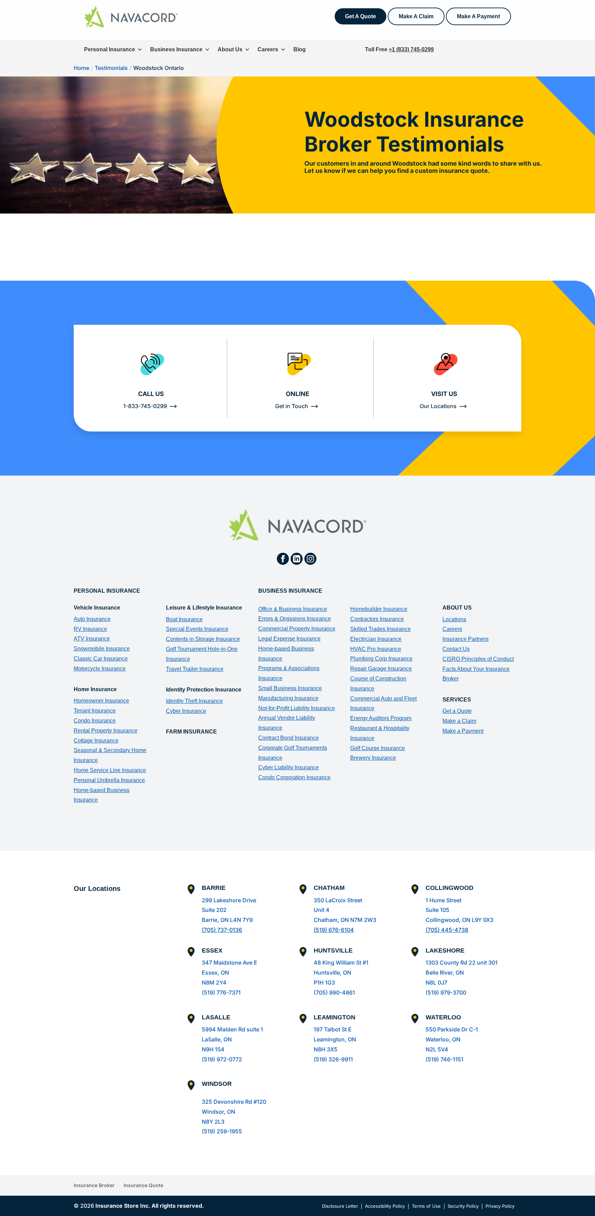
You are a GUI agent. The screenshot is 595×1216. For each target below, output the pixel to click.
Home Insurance (95, 689)
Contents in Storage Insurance (203, 639)
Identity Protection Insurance (203, 690)
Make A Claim (416, 16)
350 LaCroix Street (338, 900)
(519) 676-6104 (334, 929)
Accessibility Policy (385, 1206)
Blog (299, 49)
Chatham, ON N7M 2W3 (345, 919)
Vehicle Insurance (97, 608)
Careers (268, 49)
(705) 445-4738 (447, 929)
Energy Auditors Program (380, 718)
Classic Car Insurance (101, 659)
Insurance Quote (143, 1185)
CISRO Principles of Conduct (478, 659)
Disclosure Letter (340, 1206)
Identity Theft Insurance (194, 701)
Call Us (151, 393)
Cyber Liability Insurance (288, 767)
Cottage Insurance (96, 741)
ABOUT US (457, 608)
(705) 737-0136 (222, 929)
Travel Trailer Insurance (194, 669)
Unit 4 (322, 909)
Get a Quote (457, 711)
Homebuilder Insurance (378, 609)
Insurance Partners (465, 639)
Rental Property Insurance (105, 731)
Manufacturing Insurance (288, 698)
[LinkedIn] (297, 559)
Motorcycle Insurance (100, 669)
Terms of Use (426, 1206)
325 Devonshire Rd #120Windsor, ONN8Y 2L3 (234, 1111)
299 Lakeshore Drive (229, 900)
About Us (230, 49)
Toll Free (399, 49)
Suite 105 (437, 909)
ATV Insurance (92, 639)
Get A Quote (360, 16)
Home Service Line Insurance (110, 770)
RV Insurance (90, 629)
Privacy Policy (500, 1206)
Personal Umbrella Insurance (109, 780)
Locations (454, 619)
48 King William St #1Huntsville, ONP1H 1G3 (341, 972)
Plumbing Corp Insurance (381, 659)
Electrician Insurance (375, 639)
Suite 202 (214, 909)
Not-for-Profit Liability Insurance (296, 708)
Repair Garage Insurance (381, 669)
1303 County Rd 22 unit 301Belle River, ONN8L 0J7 (462, 972)
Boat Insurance (184, 619)
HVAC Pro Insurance (375, 649)
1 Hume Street (443, 900)
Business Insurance (176, 49)
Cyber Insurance (186, 711)
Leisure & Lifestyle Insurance (204, 608)
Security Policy (463, 1206)
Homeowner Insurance (101, 701)
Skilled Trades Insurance (380, 629)
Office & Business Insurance (292, 609)
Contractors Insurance (377, 619)
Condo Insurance (95, 721)
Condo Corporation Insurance (294, 777)
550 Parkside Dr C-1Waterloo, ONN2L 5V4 (452, 1039)
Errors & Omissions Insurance (294, 619)
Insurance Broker (94, 1185)
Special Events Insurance (197, 629)
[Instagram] (310, 559)
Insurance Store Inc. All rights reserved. (149, 1205)
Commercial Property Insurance (296, 629)
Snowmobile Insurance (102, 649)
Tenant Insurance (95, 711)
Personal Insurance (109, 49)
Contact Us (456, 649)
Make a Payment (462, 731)
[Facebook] (283, 559)
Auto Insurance (92, 619)
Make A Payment (478, 16)
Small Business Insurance (290, 688)
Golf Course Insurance (377, 748)
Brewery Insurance (373, 758)
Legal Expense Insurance (289, 639)
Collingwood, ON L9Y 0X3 (459, 919)
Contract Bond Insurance (288, 738)
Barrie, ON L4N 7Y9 (227, 919)
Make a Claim (459, 721)
